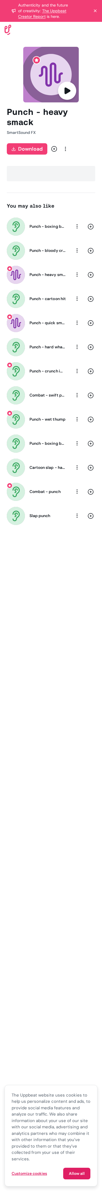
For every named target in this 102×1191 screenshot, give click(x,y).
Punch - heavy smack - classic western (47, 274)
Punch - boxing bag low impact (47, 226)
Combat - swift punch (47, 395)
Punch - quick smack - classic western (47, 322)
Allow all (77, 1173)
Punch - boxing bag (47, 443)
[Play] (67, 91)
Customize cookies (29, 1173)
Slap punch (39, 515)
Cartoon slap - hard (47, 467)
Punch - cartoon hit (47, 298)
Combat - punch (45, 491)
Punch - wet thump (47, 419)
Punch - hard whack (47, 346)
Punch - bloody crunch (47, 250)
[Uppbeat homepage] (8, 29)
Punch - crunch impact (47, 371)
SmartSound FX (21, 132)
